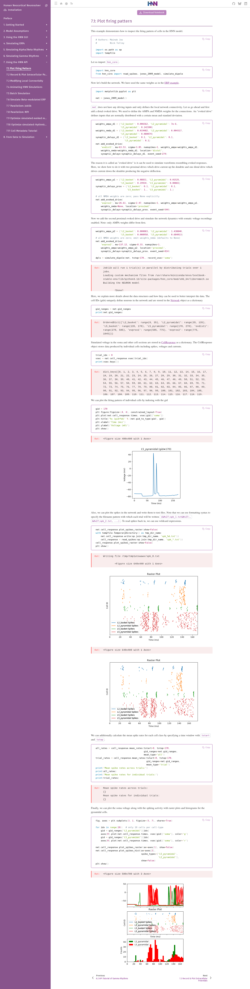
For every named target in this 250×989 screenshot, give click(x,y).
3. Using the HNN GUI (25, 37)
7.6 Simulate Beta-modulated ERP (26, 99)
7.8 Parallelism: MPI (17, 112)
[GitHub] (233, 3)
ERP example (171, 82)
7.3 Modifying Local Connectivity (24, 80)
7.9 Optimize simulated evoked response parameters (28, 118)
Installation (15, 9)
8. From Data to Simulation (25, 137)
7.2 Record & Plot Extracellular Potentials (28, 74)
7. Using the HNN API (25, 62)
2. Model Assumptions (25, 31)
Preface (7, 18)
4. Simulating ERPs (25, 43)
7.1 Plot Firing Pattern (18, 68)
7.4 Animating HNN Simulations (24, 87)
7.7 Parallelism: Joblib (18, 105)
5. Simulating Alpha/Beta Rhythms (25, 49)
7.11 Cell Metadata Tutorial (21, 130)
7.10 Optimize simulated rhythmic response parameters (28, 124)
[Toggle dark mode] (66, 3)
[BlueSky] (239, 3)
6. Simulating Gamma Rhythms (25, 55)
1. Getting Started (25, 24)
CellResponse (168, 342)
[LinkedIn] (245, 3)
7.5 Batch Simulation (18, 93)
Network (175, 300)
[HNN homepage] (61, 3)
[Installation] (4, 10)
